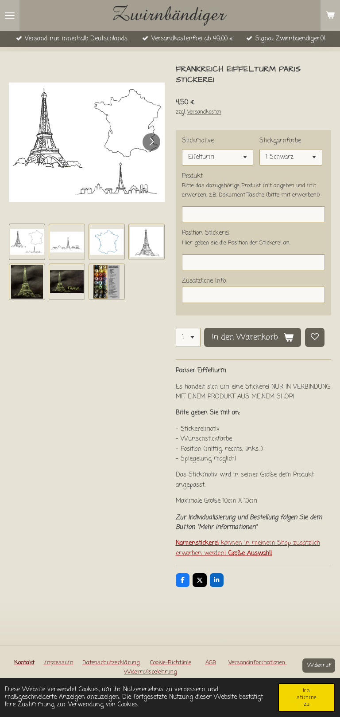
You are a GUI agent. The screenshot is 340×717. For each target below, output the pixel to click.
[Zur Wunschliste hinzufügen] (315, 337)
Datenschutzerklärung (110, 662)
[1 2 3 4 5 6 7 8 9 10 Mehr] (188, 337)
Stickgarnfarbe (280, 141)
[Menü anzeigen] (9, 15)
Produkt (192, 176)
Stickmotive (198, 141)
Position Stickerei (205, 233)
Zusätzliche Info (204, 281)
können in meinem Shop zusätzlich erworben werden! (248, 548)
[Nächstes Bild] (151, 142)
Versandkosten (204, 112)
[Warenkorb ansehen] (330, 15)
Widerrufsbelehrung (150, 672)
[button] (27, 242)
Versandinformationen (257, 662)
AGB (210, 662)
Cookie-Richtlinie (170, 662)
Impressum (58, 662)
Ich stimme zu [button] (307, 697)
